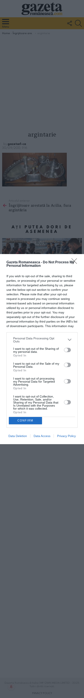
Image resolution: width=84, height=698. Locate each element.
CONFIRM (25, 420)
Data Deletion (17, 436)
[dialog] (42, 349)
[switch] (67, 350)
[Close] (76, 262)
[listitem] (42, 340)
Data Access (42, 436)
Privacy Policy (66, 436)
